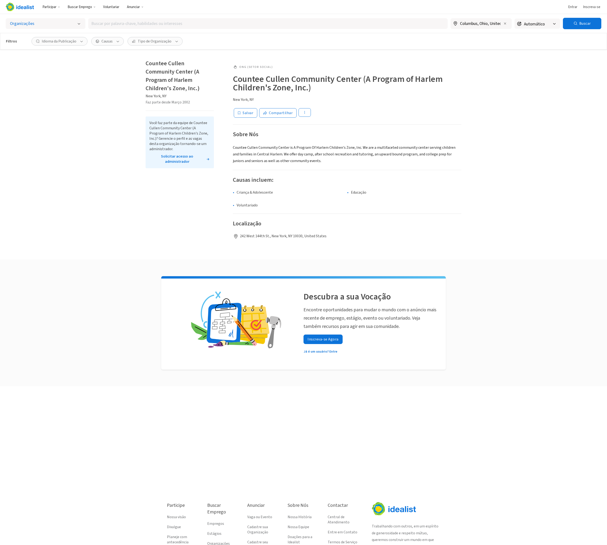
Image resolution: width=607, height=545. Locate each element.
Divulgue (174, 527)
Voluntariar (111, 7)
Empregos (215, 523)
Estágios (214, 533)
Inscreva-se (591, 7)
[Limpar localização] (505, 23)
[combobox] (267, 24)
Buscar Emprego (80, 7)
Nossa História (300, 517)
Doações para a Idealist (300, 539)
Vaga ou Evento (259, 517)
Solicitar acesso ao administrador (177, 159)
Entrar (572, 7)
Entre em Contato (342, 532)
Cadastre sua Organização (257, 529)
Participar (49, 7)
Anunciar (133, 7)
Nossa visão (176, 517)
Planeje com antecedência (178, 539)
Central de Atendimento (338, 519)
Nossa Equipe (298, 527)
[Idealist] (20, 7)
